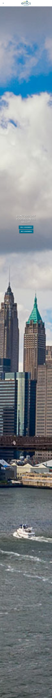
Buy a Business (26, 231)
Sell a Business (26, 227)
